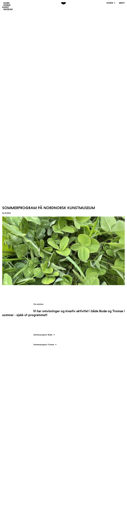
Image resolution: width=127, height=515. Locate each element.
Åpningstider (57, 366)
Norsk (110, 3)
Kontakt (52, 370)
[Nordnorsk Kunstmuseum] (7, 6)
